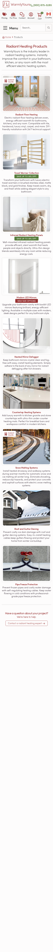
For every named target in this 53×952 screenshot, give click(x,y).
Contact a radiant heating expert (25, 623)
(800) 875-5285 (42, 5)
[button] (22, 16)
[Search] (48, 27)
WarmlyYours (20, 4)
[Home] (6, 5)
